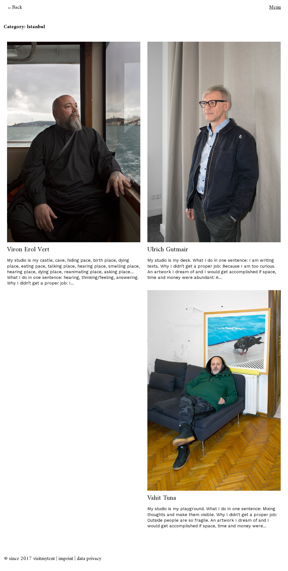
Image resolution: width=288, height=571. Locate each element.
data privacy (89, 558)
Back (17, 7)
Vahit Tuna (161, 498)
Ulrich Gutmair (167, 249)
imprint (65, 558)
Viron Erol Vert (28, 249)
